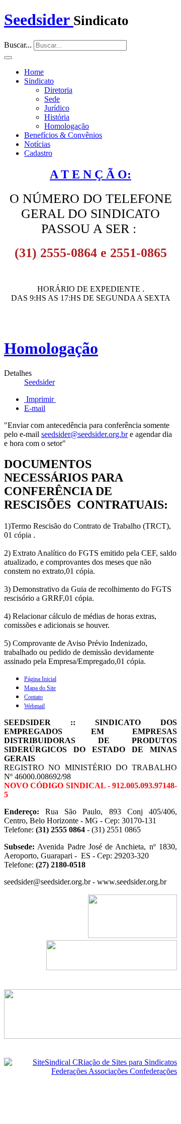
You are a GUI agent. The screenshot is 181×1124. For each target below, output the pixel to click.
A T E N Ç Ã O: (90, 174)
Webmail (34, 706)
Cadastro (38, 153)
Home (34, 72)
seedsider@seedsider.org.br (84, 434)
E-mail (34, 408)
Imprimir (40, 399)
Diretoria (58, 90)
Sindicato (39, 81)
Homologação (66, 126)
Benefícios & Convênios (63, 135)
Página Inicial (40, 679)
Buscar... (18, 45)
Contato (33, 697)
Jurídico (56, 108)
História (56, 117)
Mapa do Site (40, 688)
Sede (52, 99)
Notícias (37, 144)
